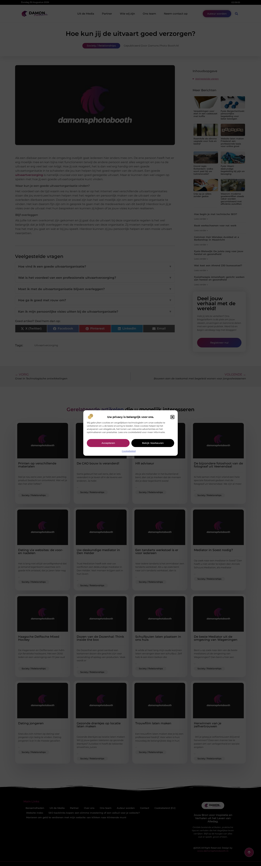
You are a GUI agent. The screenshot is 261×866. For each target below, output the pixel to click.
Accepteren (108, 443)
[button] (172, 417)
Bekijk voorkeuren (153, 443)
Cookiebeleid (129, 451)
